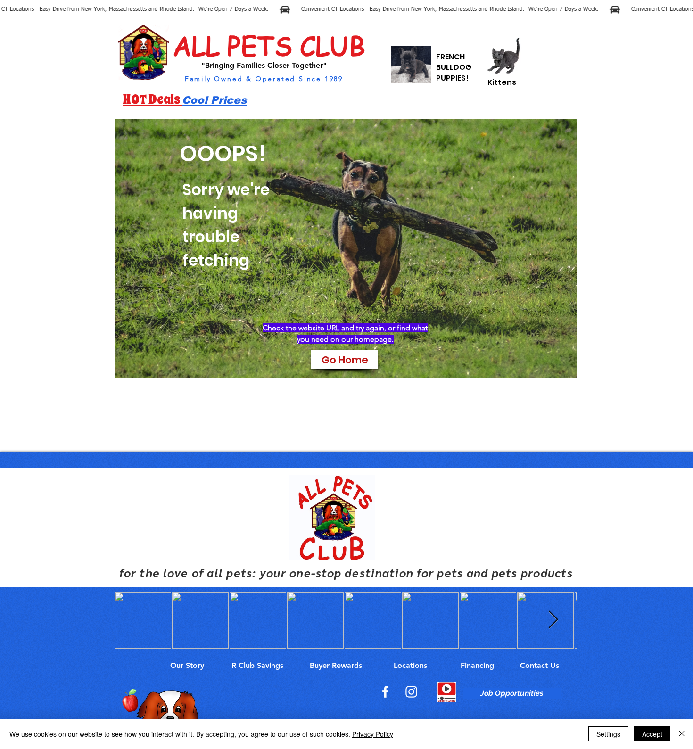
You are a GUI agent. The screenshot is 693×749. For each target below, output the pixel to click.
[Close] (681, 733)
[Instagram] (411, 692)
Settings (608, 734)
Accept (652, 734)
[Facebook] (385, 692)
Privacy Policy (372, 734)
